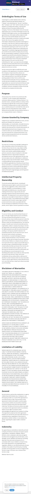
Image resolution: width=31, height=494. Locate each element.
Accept (11, 490)
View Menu (5, 9)
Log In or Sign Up (20, 9)
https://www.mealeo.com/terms (10, 38)
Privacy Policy (12, 487)
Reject (7, 490)
